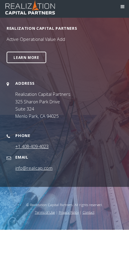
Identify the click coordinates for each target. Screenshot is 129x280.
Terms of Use (45, 212)
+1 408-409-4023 (32, 146)
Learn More (26, 57)
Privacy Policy (69, 212)
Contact (88, 212)
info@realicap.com (33, 168)
